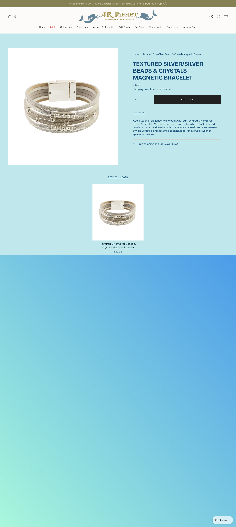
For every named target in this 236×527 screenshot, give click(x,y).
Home (136, 54)
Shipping (138, 89)
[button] (53, 27)
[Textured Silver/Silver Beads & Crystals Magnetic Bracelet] (118, 212)
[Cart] (226, 16)
